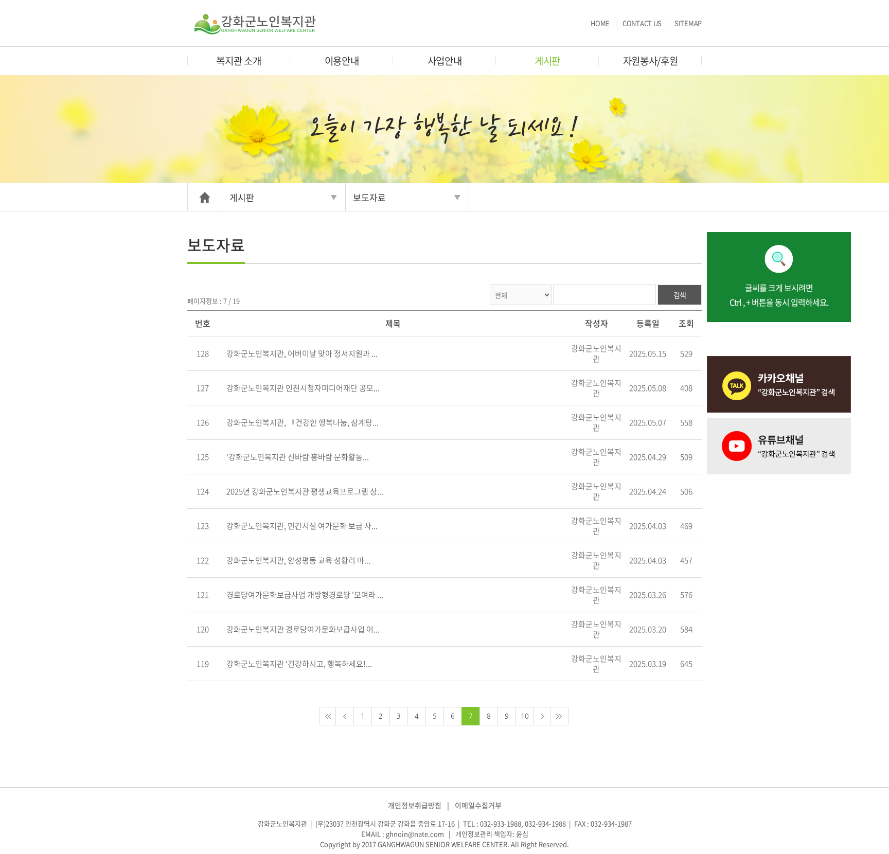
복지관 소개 (238, 61)
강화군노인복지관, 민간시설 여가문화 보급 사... (302, 525)
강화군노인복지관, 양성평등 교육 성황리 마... (298, 560)
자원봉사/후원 (650, 61)
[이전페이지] (344, 716)
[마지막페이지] (559, 716)
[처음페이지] (328, 716)
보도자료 (369, 197)
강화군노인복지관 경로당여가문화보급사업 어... (303, 629)
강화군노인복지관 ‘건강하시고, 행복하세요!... (299, 663)
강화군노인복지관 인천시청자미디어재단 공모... (303, 388)
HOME (600, 23)
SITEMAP (688, 23)
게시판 (547, 61)
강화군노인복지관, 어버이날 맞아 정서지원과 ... (302, 353)
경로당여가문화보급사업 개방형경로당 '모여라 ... (304, 594)
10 (525, 716)
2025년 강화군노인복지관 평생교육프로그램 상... (304, 491)
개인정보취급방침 (414, 805)
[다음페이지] (543, 716)
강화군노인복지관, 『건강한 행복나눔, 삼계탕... (302, 422)
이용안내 (342, 61)
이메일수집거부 (478, 805)
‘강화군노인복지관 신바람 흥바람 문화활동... (297, 456)
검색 (679, 295)
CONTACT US (642, 23)
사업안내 (445, 61)
